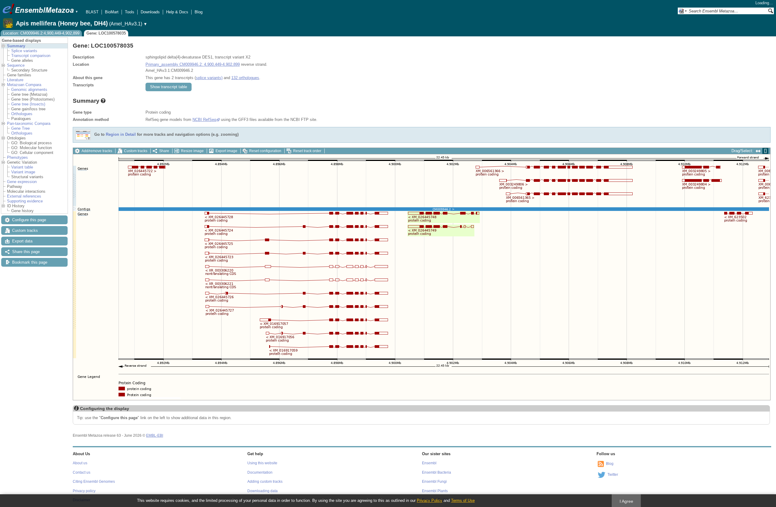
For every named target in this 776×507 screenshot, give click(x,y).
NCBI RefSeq (204, 119)
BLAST (92, 12)
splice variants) (209, 77)
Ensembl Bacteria (436, 472)
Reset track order (307, 151)
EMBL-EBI (154, 435)
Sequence (16, 65)
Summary (16, 46)
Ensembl (429, 463)
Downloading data (262, 491)
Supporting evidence (25, 201)
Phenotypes (17, 157)
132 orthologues (245, 77)
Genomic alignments (29, 89)
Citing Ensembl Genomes (94, 481)
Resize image (192, 151)
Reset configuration (265, 151)
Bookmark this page (29, 262)
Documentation (260, 472)
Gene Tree (20, 128)
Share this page (26, 251)
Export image (226, 151)
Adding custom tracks (265, 481)
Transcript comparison (30, 55)
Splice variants (24, 50)
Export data (22, 241)
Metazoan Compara (24, 84)
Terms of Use (463, 500)
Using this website (262, 463)
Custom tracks (25, 230)
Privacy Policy (429, 500)
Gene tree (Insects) (28, 104)
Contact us (81, 472)
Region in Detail (121, 134)
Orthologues (21, 114)
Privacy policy (84, 491)
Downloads (150, 12)
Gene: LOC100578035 (106, 33)
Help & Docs (177, 12)
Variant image (23, 172)
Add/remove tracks (97, 151)
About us (80, 463)
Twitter (612, 474)
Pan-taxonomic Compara (28, 123)
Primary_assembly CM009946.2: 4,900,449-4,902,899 (193, 64)
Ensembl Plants (435, 491)
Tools (129, 12)
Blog (198, 12)
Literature (15, 80)
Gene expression (22, 181)
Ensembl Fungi (434, 481)
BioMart (112, 12)
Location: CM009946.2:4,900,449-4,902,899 (41, 33)
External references (24, 196)
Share (164, 151)
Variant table (22, 167)
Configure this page (29, 220)
